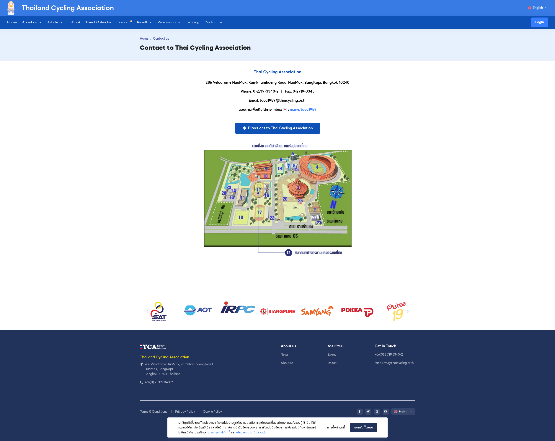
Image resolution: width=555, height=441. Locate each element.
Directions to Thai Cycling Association (280, 128)
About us (29, 22)
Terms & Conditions (153, 411)
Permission (167, 22)
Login (539, 22)
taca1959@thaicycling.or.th (394, 363)
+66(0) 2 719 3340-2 (389, 354)
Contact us (213, 22)
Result (142, 22)
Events (123, 22)
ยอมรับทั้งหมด (363, 427)
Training (192, 22)
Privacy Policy (185, 411)
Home (12, 22)
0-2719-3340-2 (266, 91)
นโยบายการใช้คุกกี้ (219, 432)
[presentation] (147, 311)
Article (52, 22)
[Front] (153, 346)
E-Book (75, 22)
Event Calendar (98, 22)
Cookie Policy (212, 411)
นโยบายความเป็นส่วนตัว (251, 432)
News (285, 354)
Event (332, 354)
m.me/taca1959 (303, 109)
